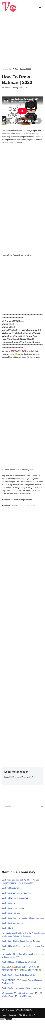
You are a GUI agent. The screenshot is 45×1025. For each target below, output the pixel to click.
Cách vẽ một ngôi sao (11, 913)
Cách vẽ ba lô (7, 928)
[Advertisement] (22, 44)
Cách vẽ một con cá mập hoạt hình (16, 893)
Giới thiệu (23, 1015)
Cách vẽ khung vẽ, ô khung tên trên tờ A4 (19, 962)
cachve (7, 88)
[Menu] (40, 7)
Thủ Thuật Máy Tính (25, 1010)
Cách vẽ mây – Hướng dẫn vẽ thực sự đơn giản (21, 988)
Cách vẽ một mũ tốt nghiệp (13, 908)
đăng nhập (16, 777)
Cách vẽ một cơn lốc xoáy (13, 923)
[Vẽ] (9, 7)
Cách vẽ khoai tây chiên (12, 888)
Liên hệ (32, 1015)
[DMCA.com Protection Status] (6, 1020)
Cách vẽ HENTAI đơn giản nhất (15, 898)
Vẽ (3, 1010)
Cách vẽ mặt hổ (8, 903)
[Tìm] (42, 806)
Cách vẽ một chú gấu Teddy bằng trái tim (18, 975)
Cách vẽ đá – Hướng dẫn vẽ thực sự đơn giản (21, 941)
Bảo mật (12, 1015)
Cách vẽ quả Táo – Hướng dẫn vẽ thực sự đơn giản (23, 918)
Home (4, 69)
